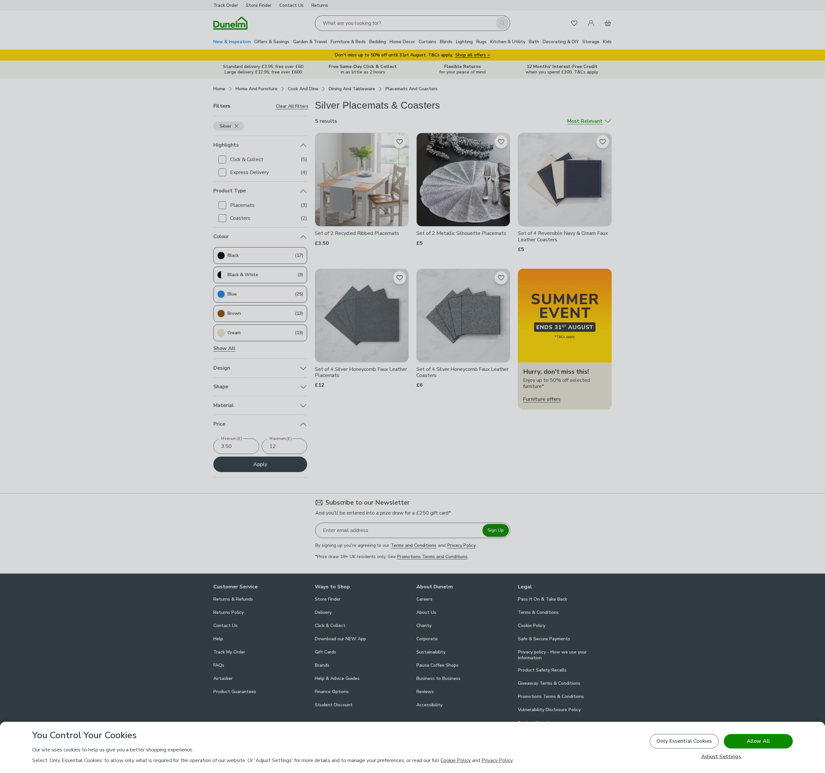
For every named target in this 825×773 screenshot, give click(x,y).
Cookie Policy (456, 760)
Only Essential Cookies (684, 741)
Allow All (758, 741)
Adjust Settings (721, 757)
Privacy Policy (496, 760)
